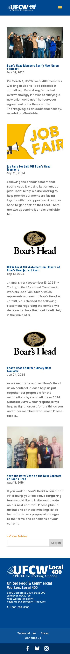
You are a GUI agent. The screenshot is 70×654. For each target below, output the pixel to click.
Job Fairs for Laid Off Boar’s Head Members (28, 168)
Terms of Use (26, 633)
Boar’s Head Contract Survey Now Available (29, 369)
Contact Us (33, 638)
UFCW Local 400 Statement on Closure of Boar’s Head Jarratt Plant (33, 268)
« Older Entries (17, 536)
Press (45, 633)
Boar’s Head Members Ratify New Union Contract (33, 67)
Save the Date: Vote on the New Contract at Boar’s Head (34, 477)
